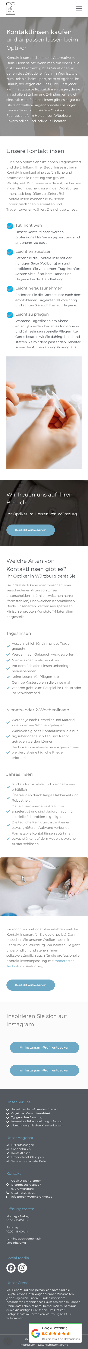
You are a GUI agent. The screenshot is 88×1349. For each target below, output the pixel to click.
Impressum (27, 1344)
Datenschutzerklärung (53, 1344)
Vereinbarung (15, 1242)
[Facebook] (11, 1267)
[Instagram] (22, 1267)
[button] (79, 8)
